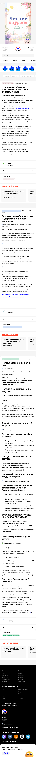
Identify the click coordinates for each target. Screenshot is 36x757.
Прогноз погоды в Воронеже (10, 359)
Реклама (4, 717)
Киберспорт (21, 694)
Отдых (4, 698)
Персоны (20, 698)
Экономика (5, 681)
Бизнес (4, 692)
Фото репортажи (23, 689)
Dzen (22, 736)
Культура (4, 673)
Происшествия (6, 679)
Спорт (20, 673)
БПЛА (24, 60)
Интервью (5, 677)
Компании (21, 677)
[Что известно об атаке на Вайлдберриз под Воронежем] (18, 68)
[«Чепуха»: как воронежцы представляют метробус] (25, 68)
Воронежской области (22, 108)
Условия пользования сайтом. (10, 705)
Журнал (4, 696)
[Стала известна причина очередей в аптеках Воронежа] (5, 68)
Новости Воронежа (26, 76)
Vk (10, 736)
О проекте (4, 719)
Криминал (21, 675)
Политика (21, 671)
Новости (5, 60)
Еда (3, 689)
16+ (3, 715)
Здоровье (21, 692)
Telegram (28, 736)
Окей (5, 753)
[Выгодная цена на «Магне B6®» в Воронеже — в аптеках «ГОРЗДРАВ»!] (11, 68)
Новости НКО (22, 681)
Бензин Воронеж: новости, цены (11, 210)
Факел (15, 60)
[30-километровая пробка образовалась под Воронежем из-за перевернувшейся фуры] (31, 68)
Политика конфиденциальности (10, 703)
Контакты (4, 720)
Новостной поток (10, 186)
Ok (16, 736)
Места (20, 696)
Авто (3, 694)
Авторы (20, 679)
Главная (6, 76)
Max (4, 736)
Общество (5, 675)
